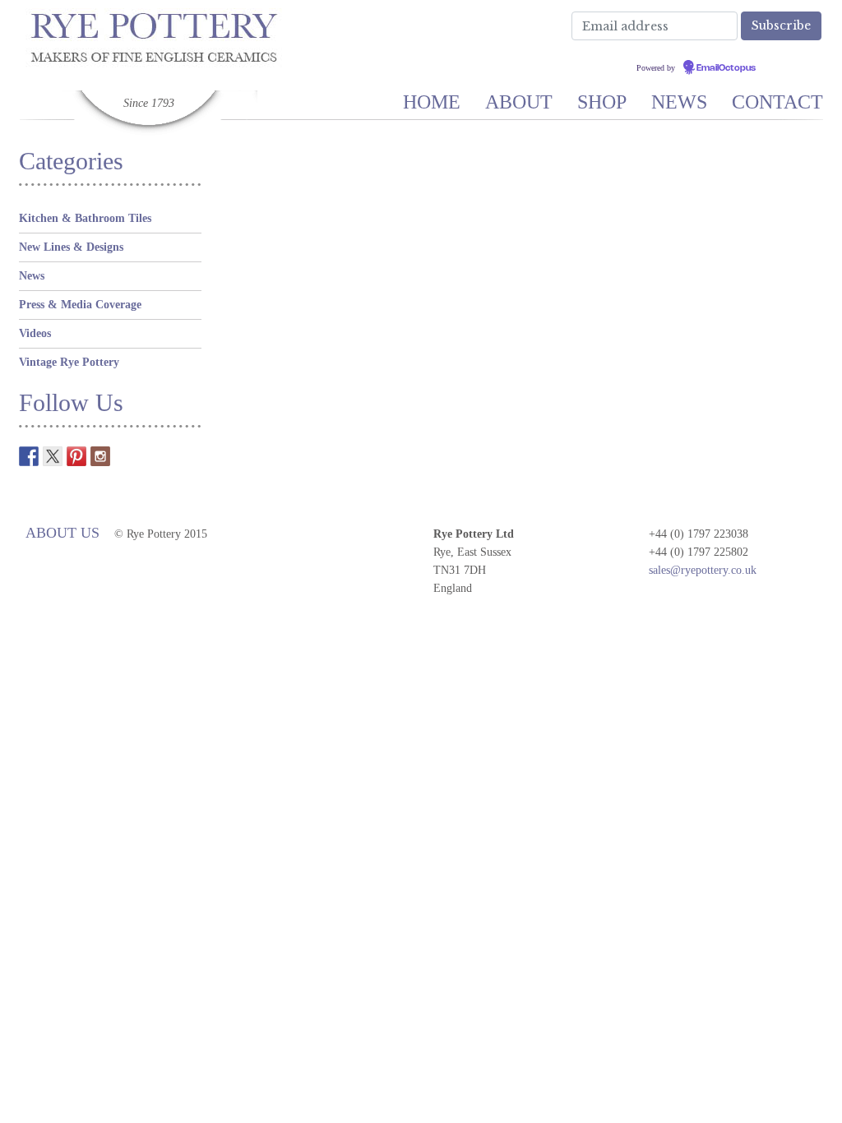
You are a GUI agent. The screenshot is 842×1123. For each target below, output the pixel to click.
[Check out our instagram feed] (100, 456)
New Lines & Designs (71, 247)
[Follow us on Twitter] (52, 456)
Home (431, 102)
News (679, 102)
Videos (35, 333)
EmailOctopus (726, 68)
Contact (777, 102)
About (519, 102)
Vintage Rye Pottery (69, 362)
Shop (602, 102)
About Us (62, 533)
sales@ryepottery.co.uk (702, 570)
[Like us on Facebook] (29, 456)
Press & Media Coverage (80, 304)
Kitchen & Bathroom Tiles (85, 218)
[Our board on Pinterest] (76, 456)
